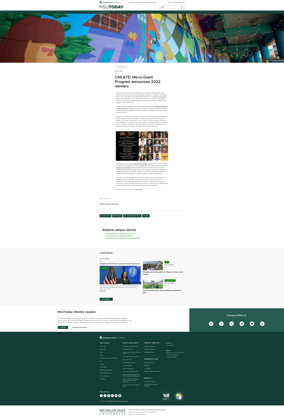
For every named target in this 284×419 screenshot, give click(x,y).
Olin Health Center (128, 349)
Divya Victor (124, 108)
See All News (106, 299)
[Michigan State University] (111, 2)
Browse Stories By (104, 12)
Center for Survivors (128, 368)
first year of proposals (140, 163)
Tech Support (103, 367)
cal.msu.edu (138, 189)
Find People (103, 349)
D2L (101, 361)
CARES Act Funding (149, 381)
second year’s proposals (123, 167)
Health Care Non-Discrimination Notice (131, 385)
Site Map (142, 409)
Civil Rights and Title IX (129, 362)
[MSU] (113, 339)
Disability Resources (149, 346)
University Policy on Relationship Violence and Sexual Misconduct (131, 375)
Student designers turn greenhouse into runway (120, 233)
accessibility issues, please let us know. (118, 401)
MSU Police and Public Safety (130, 346)
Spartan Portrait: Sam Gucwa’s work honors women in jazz (123, 238)
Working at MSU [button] (151, 359)
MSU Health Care (127, 359)
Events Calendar (104, 376)
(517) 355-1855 (135, 412)
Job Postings (147, 368)
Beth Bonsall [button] (114, 204)
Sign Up (170, 2)
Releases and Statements (149, 2)
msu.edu (142, 412)
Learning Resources (149, 352)
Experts (138, 2)
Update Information (179, 2)
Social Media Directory (106, 373)
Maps (101, 352)
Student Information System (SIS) (108, 358)
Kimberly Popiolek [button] (105, 204)
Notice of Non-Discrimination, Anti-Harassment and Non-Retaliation (130, 380)
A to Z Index (103, 346)
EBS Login (147, 365)
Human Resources (149, 362)
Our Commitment (127, 365)
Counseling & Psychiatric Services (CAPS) (131, 353)
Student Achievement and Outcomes (151, 385)
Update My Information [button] (79, 327)
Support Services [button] (151, 343)
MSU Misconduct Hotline (106, 370)
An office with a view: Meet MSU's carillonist (119, 235)
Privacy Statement (151, 409)
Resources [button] (104, 343)
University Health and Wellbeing (131, 356)
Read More (103, 290)
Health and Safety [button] (131, 343)
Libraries (102, 364)
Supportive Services (149, 349)
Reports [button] (147, 378)
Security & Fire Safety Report (130, 371)
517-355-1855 (170, 345)
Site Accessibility (161, 409)
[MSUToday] (128, 6)
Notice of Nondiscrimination (150, 412)
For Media (132, 2)
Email (101, 355)
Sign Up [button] (62, 327)
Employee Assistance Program (152, 371)
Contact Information (133, 409)
